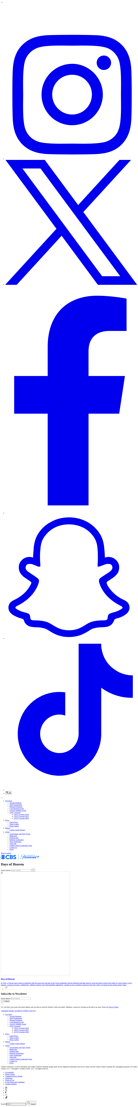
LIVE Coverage (14, 812)
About (7, 832)
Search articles (6, 870)
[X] (71, 284)
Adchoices (8, 1078)
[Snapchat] (71, 638)
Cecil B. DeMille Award (17, 811)
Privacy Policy (114, 1007)
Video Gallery (14, 824)
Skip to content (6, 853)
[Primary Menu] (2, 2)
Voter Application (15, 842)
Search (3, 1104)
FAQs (11, 849)
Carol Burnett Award (16, 809)
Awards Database (15, 803)
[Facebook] (71, 513)
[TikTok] (71, 790)
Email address (5, 998)
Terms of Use (9, 1080)
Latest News (13, 822)
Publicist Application (16, 840)
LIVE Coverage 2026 (21, 818)
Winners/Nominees (15, 807)
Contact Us (13, 847)
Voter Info (12, 844)
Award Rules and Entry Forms (19, 834)
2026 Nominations (15, 805)
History (7, 828)
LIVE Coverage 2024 (21, 814)
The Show (8, 801)
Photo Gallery (14, 826)
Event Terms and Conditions (15, 1082)
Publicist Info (14, 838)
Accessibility (9, 1072)
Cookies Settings (11, 1084)
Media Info (13, 836)
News (7, 820)
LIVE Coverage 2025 (21, 816)
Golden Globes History (17, 830)
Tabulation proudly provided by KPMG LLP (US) (18, 1011)
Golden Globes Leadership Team (20, 846)
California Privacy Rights (13, 1076)
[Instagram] (71, 159)
